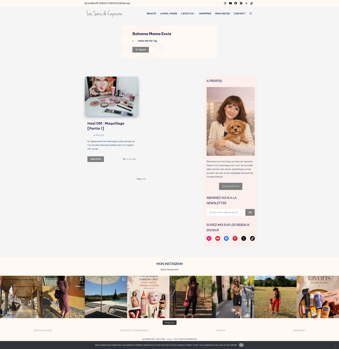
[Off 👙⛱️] (106, 297)
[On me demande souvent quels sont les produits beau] (148, 297)
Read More (97, 160)
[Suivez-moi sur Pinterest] (241, 3)
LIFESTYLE (187, 13)
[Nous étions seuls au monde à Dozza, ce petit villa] (63, 297)
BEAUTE (151, 13)
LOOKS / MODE (168, 13)
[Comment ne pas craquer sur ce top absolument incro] (191, 297)
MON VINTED (222, 13)
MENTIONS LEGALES (43, 330)
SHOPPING (205, 13)
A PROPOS (220, 330)
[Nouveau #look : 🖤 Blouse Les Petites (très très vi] (233, 297)
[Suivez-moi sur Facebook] (236, 3)
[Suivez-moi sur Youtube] (230, 3)
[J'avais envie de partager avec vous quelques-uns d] (318, 297)
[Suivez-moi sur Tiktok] (252, 3)
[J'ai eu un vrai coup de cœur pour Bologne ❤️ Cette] (21, 297)
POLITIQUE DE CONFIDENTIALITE (134, 330)
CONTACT (239, 13)
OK (250, 212)
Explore (142, 49)
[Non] (335, 345)
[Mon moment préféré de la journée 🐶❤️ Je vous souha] (275, 297)
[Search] (250, 13)
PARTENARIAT (299, 330)
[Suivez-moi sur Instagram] (225, 3)
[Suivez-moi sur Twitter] (246, 3)
